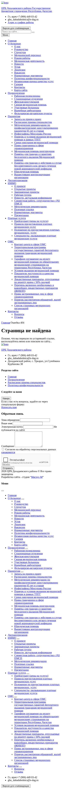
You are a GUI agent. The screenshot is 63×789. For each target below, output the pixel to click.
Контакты (19, 87)
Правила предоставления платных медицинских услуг (33, 225)
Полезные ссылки (24, 209)
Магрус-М (36, 477)
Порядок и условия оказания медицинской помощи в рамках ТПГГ (37, 138)
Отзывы (18, 317)
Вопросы (19, 314)
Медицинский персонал (27, 55)
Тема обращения (10, 420)
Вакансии (19, 72)
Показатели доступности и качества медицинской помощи (34, 275)
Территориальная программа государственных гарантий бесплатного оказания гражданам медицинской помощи (36, 251)
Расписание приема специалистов (33, 122)
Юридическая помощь (26, 171)
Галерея (18, 84)
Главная (12, 40)
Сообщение (7, 446)
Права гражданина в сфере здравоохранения (29, 147)
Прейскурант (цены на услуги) (31, 221)
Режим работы (22, 58)
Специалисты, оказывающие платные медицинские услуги (35, 237)
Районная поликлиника (27, 96)
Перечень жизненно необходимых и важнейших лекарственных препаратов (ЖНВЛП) (36, 288)
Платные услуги (17, 218)
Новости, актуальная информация (33, 197)
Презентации (21, 215)
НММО (12, 183)
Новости (19, 64)
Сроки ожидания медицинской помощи (36, 142)
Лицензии (19, 69)
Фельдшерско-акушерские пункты (33, 113)
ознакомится (8, 452)
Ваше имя (6, 423)
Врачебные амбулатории (27, 110)
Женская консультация (26, 101)
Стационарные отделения (28, 98)
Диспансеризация (17, 180)
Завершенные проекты (26, 192)
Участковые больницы (26, 107)
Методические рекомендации (30, 206)
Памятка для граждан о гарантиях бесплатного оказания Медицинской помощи (34, 157)
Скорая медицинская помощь (30, 104)
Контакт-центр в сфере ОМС (30, 244)
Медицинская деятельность (29, 61)
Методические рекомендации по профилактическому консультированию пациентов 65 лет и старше (36, 128)
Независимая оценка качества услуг (34, 81)
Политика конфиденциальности (32, 78)
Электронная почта (12, 426)
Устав (17, 66)
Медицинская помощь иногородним (34, 151)
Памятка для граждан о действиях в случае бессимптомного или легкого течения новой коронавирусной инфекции (38, 166)
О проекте (20, 186)
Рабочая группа (22, 195)
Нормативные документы (28, 75)
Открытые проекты (25, 189)
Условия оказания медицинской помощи (36, 270)
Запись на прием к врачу (27, 119)
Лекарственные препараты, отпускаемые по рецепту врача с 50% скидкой (36, 281)
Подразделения (16, 93)
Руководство (21, 49)
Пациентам (14, 116)
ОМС (11, 241)
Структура (20, 52)
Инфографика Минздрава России (32, 133)
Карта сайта (20, 90)
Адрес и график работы (21, 22)
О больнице (14, 43)
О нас (17, 46)
